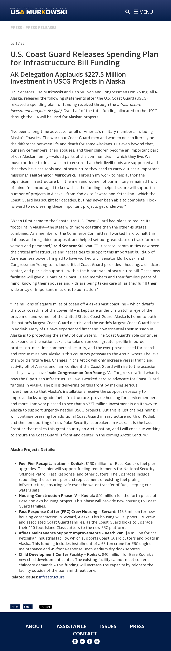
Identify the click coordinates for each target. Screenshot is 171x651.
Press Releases (40, 27)
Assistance (72, 626)
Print (15, 606)
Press (16, 27)
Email (27, 606)
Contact (85, 633)
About (34, 626)
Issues (108, 626)
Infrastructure (52, 576)
